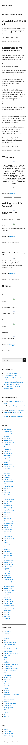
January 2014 (8, 518)
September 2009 (9, 564)
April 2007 (7, 619)
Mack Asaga (8, 5)
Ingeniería (7, 679)
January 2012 (8, 527)
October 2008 (8, 588)
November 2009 (9, 560)
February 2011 (8, 529)
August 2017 (7, 488)
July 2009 (7, 569)
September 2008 (9, 590)
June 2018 (7, 473)
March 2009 (7, 577)
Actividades (7, 631)
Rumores (6, 701)
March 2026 (7, 429)
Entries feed (7, 731)
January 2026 (8, 434)
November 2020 (9, 447)
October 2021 (8, 440)
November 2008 (9, 586)
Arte (5, 636)
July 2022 (6, 436)
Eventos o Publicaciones (11, 668)
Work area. (8, 157)
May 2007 (7, 616)
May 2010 (7, 547)
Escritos (6, 662)
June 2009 (7, 571)
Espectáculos (8, 666)
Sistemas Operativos (10, 703)
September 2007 (9, 608)
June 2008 (7, 597)
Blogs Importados (9, 644)
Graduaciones (8, 677)
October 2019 (8, 455)
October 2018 (8, 464)
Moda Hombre (8, 684)
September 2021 (9, 442)
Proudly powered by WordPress (17, 742)
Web (5, 714)
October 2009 (8, 562)
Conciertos (7, 655)
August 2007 (7, 610)
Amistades (7, 634)
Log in (6, 729)
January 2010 (8, 555)
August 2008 (8, 592)
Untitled (6, 286)
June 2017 (7, 492)
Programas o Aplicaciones (12, 694)
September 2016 (9, 499)
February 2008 (8, 601)
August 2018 (7, 468)
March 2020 (7, 449)
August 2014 (7, 512)
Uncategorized (16, 41)
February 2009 (8, 579)
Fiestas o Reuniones (10, 671)
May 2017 (6, 495)
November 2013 (8, 523)
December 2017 (8, 482)
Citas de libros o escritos (11, 649)
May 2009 (7, 573)
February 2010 (8, 553)
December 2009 (8, 558)
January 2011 (7, 532)
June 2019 (7, 460)
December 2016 (8, 497)
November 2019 (8, 453)
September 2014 (9, 510)
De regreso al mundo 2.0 (16, 410)
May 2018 (7, 475)
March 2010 (7, 551)
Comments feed (8, 733)
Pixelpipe (12, 193)
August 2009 (8, 566)
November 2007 (9, 605)
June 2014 (7, 516)
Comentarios (8, 651)
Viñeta (6, 712)
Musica (6, 688)
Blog (5, 640)
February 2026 (8, 431)
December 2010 (8, 534)
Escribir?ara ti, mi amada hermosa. (12, 49)
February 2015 (8, 501)
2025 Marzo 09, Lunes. (11, 375)
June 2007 (7, 614)
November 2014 (8, 505)
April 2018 (7, 477)
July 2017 (6, 490)
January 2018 (8, 479)
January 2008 (8, 603)
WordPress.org (8, 736)
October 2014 (8, 508)
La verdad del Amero (16, 416)
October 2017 (8, 484)
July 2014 (6, 514)
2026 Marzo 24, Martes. (11, 373)
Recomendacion (9, 699)
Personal (6, 692)
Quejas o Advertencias (10, 697)
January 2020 (8, 451)
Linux (5, 681)
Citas (5, 647)
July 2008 (6, 595)
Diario (5, 657)
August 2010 (7, 540)
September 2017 (9, 486)
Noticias (6, 690)
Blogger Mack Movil (10, 642)
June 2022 (7, 438)
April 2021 (7, 445)
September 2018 (9, 466)
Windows (6, 716)
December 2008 (8, 584)
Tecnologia (7, 705)
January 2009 (8, 582)
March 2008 (7, 599)
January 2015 (8, 503)
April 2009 (7, 575)
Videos (6, 710)
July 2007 (6, 612)
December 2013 (8, 521)
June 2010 (7, 545)
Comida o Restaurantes (11, 653)
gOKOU (6, 416)
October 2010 (8, 536)
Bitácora (6, 638)
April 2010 (7, 549)
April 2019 (7, 462)
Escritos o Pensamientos (11, 664)
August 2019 (7, 458)
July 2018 (6, 471)
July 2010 (6, 542)
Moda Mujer (7, 686)
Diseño (6, 660)
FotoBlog (6, 673)
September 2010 (9, 538)
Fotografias (7, 675)
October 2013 (8, 525)
